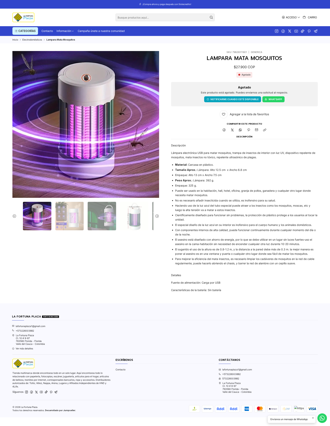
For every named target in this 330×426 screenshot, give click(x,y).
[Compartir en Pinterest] (249, 130)
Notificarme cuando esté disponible (234, 99)
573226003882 (230, 378)
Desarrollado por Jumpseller (60, 410)
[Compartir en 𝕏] (232, 130)
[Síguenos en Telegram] (316, 31)
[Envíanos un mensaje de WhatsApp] (322, 418)
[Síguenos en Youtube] (296, 31)
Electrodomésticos (32, 40)
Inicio (15, 40)
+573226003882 (25, 330)
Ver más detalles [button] (24, 348)
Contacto (120, 369)
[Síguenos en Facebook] (283, 31)
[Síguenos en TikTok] (303, 31)
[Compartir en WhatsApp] (240, 130)
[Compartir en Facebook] (224, 130)
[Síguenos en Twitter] (290, 31)
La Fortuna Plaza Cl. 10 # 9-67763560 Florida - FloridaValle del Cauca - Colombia (30, 340)
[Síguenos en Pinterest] (309, 31)
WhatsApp (275, 99)
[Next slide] (156, 216)
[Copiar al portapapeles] (265, 130)
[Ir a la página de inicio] (23, 17)
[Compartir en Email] (257, 130)
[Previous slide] (15, 216)
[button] (25, 31)
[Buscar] (211, 17)
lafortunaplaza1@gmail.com (30, 326)
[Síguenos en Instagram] (277, 31)
